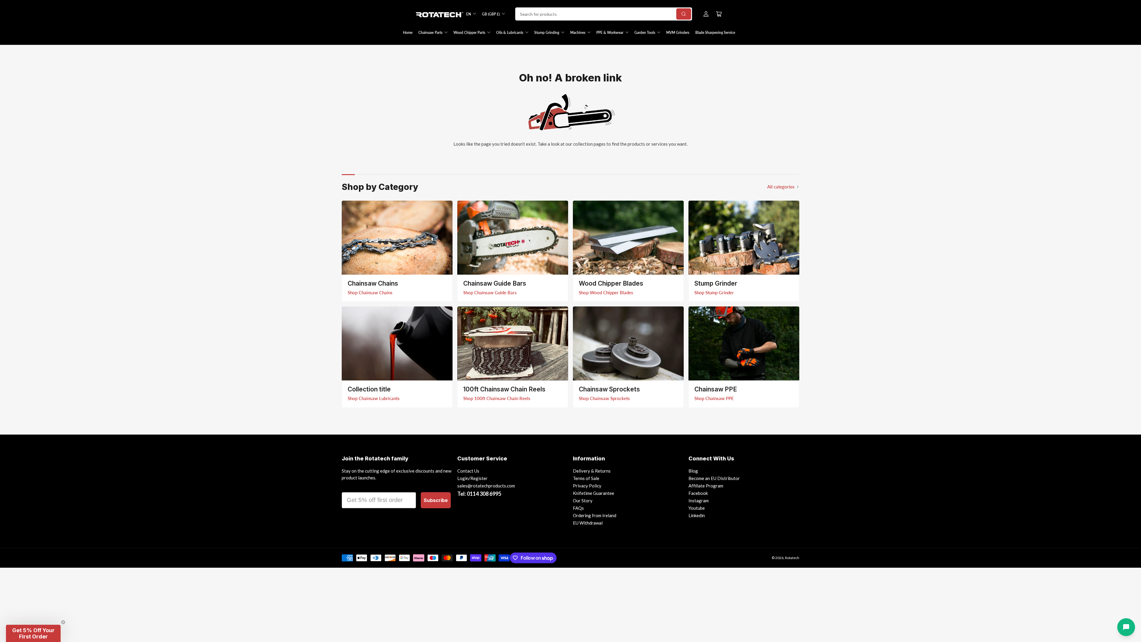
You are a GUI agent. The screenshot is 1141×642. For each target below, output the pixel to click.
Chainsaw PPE (715, 389)
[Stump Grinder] (743, 238)
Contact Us (468, 470)
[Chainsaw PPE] (743, 343)
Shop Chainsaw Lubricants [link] (374, 398)
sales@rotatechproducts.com (486, 485)
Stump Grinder (715, 283)
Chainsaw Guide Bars (494, 283)
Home (407, 32)
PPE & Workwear (609, 32)
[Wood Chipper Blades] (628, 238)
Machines (577, 32)
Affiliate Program (705, 485)
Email (350, 487)
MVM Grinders (677, 32)
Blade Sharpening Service (715, 32)
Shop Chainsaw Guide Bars (490, 292)
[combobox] (603, 14)
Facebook (698, 493)
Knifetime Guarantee (593, 493)
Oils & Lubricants (509, 32)
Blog (693, 470)
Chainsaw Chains (373, 283)
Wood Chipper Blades (611, 283)
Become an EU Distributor (714, 478)
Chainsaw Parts (430, 32)
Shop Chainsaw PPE (714, 398)
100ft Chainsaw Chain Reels (504, 389)
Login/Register (472, 478)
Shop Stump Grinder (714, 292)
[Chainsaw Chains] (397, 238)
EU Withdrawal (588, 522)
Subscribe (436, 500)
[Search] (683, 14)
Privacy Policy (587, 485)
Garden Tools (644, 32)
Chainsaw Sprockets (609, 389)
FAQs (578, 508)
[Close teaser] (63, 622)
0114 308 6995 (484, 493)
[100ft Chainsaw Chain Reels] (512, 343)
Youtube (696, 508)
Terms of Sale (586, 478)
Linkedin (696, 515)
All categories (781, 186)
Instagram (698, 500)
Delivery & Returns (592, 470)
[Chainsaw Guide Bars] (512, 238)
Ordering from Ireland (594, 515)
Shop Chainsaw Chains (370, 292)
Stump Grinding (546, 32)
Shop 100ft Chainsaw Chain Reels (496, 398)
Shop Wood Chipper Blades (606, 292)
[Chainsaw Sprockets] (628, 343)
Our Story (582, 500)
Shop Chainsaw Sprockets (604, 398)
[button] (33, 633)
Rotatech (792, 558)
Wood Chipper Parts (469, 32)
